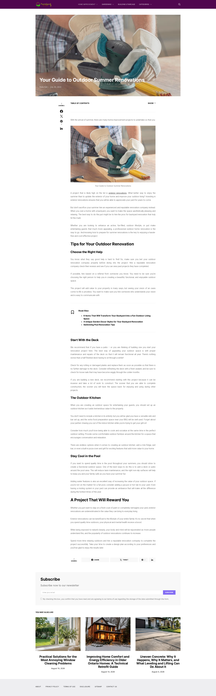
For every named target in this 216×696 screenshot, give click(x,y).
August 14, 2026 (108, 672)
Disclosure (85, 687)
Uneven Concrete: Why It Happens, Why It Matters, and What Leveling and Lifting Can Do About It (158, 662)
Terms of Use (69, 687)
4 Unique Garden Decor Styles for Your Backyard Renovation (113, 321)
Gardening (106, 4)
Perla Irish (44, 87)
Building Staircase (126, 4)
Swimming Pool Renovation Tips (99, 324)
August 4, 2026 (158, 672)
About (38, 687)
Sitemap (98, 687)
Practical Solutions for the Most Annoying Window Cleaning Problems (58, 660)
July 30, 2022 (55, 87)
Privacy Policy (52, 687)
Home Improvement (86, 4)
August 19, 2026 (58, 668)
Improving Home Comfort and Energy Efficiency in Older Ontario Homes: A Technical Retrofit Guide (108, 662)
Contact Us (111, 687)
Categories (144, 4)
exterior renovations (118, 193)
